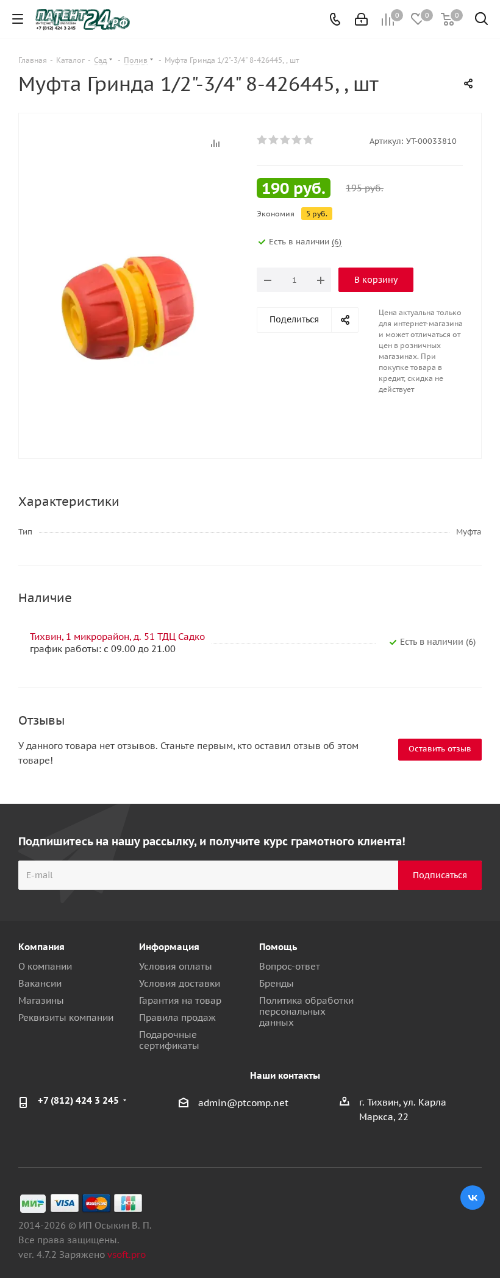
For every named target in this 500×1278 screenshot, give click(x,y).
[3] (285, 140)
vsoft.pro (126, 1254)
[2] (274, 140)
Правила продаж (177, 1017)
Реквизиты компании (65, 1017)
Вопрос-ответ (289, 966)
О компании (45, 966)
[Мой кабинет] (361, 19)
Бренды (276, 983)
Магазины (41, 1000)
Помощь (278, 947)
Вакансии (40, 983)
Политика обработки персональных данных (306, 1011)
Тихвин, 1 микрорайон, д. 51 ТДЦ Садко (117, 636)
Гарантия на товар (180, 1000)
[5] (309, 140)
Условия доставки (179, 983)
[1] (262, 140)
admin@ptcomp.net (243, 1103)
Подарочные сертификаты (169, 1040)
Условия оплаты (175, 966)
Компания (41, 947)
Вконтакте (472, 1197)
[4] (297, 140)
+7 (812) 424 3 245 (78, 1100)
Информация (169, 947)
